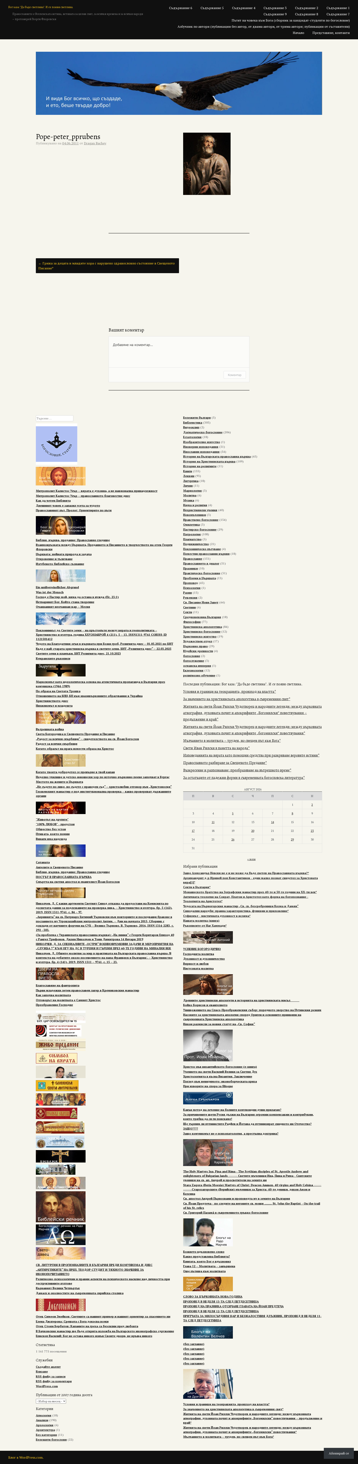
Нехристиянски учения (200, 510)
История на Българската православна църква (217, 456)
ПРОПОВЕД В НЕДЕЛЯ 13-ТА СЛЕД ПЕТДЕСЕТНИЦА (221, 1301)
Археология (44, 1425)
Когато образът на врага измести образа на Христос (75, 749)
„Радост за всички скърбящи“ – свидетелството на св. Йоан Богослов (87, 739)
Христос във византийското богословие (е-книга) (220, 1067)
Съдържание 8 (306, 14)
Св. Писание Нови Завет (200, 602)
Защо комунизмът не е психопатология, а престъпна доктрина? (230, 1133)
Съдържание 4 (243, 8)
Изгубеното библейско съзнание (60, 564)
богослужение (193, 661)
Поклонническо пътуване (202, 549)
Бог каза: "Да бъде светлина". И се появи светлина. (40, 7)
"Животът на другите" (52, 819)
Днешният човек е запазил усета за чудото (68, 505)
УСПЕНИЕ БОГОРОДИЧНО (202, 949)
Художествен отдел (197, 641)
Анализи (42, 1420)
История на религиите (199, 466)
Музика (188, 500)
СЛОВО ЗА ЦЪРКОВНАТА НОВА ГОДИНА (212, 1296)
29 (292, 839)
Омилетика (191, 524)
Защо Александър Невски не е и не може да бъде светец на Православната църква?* (246, 873)
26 (232, 839)
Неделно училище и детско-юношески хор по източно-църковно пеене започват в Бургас (102, 777)
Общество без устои (51, 829)
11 (213, 822)
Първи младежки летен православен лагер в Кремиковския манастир (87, 990)
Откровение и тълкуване (54, 559)
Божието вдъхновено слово (203, 1252)
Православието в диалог (201, 563)
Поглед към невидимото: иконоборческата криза (220, 1081)
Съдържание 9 (275, 14)
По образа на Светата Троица (58, 691)
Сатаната (43, 862)
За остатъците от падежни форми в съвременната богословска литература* (244, 777)
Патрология (192, 534)
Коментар (235, 375)
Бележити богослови (51, 1439)
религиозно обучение (199, 675)
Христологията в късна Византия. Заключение (217, 1076)
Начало (298, 32)
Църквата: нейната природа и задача (64, 554)
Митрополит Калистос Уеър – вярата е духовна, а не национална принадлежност (96, 491)
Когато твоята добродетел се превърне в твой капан (75, 772)
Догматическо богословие (203, 432)
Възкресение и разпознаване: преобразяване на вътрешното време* (237, 770)
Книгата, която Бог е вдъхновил (207, 1261)
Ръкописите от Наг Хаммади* (205, 925)
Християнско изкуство (199, 636)
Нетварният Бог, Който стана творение (65, 602)
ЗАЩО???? (190, 1128)
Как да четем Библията (53, 500)
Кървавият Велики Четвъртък (58, 1288)
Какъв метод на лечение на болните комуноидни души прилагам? (232, 1110)
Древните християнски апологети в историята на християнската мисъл (241, 1000)
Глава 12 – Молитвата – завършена (209, 1266)
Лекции (188, 476)
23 (312, 831)
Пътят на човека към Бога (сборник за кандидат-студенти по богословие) (291, 20)
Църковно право (195, 646)
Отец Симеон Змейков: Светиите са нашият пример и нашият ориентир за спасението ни (103, 1316)
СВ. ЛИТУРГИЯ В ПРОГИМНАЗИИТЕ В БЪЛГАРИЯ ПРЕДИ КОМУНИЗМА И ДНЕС (94, 1265)
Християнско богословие (201, 631)
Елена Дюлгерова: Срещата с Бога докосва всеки (72, 1321)
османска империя (197, 666)
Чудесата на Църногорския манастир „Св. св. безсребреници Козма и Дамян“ (241, 906)
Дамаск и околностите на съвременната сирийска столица (79, 1293)
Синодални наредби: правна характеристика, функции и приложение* (236, 911)
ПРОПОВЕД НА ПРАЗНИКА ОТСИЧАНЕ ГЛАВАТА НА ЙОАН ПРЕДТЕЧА (233, 1306)
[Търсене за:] (54, 418)
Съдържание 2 (306, 8)
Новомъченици (194, 515)
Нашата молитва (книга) (201, 920)
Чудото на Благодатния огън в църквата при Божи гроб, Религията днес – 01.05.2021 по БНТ (104, 644)
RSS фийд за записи (50, 1376)
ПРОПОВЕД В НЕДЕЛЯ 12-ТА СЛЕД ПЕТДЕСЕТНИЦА (221, 1311)
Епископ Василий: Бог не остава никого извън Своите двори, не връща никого (94, 1336)
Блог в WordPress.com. (26, 1457)
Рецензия (190, 597)
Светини (189, 607)
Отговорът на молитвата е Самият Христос (68, 1000)
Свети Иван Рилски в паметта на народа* (216, 748)
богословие (191, 656)
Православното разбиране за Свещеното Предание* (225, 762)
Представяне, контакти (331, 32)
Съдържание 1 (338, 8)
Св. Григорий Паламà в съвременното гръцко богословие (225, 1212)
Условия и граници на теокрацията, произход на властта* (229, 691)
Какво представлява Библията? (206, 1256)
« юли (251, 859)
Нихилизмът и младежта (54, 705)
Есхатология (192, 437)
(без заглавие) (193, 1344)
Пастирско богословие (199, 529)
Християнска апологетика (202, 627)
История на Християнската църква (209, 461)
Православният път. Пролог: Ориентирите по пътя (74, 510)
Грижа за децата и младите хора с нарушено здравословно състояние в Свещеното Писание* (106, 265)
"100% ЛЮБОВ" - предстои (55, 824)
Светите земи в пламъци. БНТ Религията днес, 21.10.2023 (78, 653)
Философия (192, 622)
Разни (187, 592)
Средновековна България (202, 617)
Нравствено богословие (200, 520)
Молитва (189, 495)
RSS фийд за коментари (54, 1381)
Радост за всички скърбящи (56, 744)
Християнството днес (52, 701)
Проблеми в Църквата (199, 578)
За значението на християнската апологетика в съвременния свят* (236, 699)
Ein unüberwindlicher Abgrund (57, 587)
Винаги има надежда (51, 839)
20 (252, 831)
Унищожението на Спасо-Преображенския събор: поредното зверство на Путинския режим (252, 1010)
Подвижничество (196, 544)
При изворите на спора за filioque (208, 1086)
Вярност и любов (196, 964)
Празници (190, 568)
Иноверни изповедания (200, 447)
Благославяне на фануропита (57, 985)
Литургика (190, 481)
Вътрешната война (50, 729)
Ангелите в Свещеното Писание (59, 867)
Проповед (190, 583)
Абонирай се (339, 1453)
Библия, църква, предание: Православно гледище (73, 540)
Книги (187, 471)
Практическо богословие (201, 573)
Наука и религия (195, 505)
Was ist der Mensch (50, 592)
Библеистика (192, 422)
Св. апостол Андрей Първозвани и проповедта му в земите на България (236, 1198)
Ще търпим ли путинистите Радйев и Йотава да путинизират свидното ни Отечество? (247, 1124)
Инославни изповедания (201, 452)
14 (272, 822)
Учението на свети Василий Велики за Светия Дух (220, 1072)
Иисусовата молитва (198, 968)
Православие (192, 559)
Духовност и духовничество (204, 959)
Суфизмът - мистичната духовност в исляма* (216, 916)
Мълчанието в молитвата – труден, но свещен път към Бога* (232, 740)
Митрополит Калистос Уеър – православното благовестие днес (83, 496)
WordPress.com (47, 1386)
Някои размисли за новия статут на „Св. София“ (219, 1024)
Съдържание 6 (180, 8)
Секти (187, 612)
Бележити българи (197, 417)
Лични (188, 486)
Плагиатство (192, 539)
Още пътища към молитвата (204, 1271)
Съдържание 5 (212, 8)
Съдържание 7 (338, 14)
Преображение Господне (54, 1005)
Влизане (42, 1371)
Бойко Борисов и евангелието (205, 1005)
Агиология (43, 1415)
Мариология (192, 490)
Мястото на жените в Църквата (59, 782)
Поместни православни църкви (206, 554)
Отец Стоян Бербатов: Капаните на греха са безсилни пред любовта (87, 1326)
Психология (192, 588)
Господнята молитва (198, 954)
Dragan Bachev (95, 143)
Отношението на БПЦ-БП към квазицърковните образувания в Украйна (89, 696)
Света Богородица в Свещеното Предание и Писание (75, 734)
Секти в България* (196, 887)
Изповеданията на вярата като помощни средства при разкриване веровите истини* (251, 755)
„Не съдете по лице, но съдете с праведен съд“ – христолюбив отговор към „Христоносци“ (104, 787)
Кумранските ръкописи (53, 658)
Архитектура (45, 1430)
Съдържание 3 (275, 8)
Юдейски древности (198, 651)
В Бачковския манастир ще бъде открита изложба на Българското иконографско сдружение (105, 1331)
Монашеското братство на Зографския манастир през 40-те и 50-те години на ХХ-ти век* (250, 892)
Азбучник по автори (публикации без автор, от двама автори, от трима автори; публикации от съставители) (264, 26)
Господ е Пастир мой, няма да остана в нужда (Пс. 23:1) (77, 597)
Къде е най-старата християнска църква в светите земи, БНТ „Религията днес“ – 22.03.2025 (103, 649)
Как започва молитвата (53, 995)
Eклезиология (193, 670)
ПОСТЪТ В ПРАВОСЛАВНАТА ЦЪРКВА (64, 877)
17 (193, 831)
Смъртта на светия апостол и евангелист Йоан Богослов (78, 882)
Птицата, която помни (53, 834)
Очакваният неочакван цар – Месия (63, 607)
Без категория (46, 1435)
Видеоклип (191, 427)
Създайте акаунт (48, 1367)
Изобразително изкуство (201, 442)
